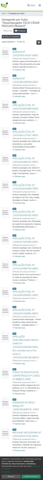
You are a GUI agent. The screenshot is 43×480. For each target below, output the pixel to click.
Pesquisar (21, 31)
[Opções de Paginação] (38, 42)
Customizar (6, 472)
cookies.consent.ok (31, 476)
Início (4, 13)
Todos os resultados (11, 37)
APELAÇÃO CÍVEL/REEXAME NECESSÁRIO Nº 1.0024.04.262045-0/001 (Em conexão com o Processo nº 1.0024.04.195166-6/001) (25, 347)
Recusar (11, 476)
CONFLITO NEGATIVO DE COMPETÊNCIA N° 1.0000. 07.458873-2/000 (26, 376)
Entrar (33, 5)
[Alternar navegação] (40, 5)
